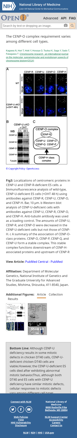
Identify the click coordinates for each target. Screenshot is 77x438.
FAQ (72, 18)
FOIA (21, 419)
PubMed (57, 262)
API (63, 18)
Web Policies (21, 417)
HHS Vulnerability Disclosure (21, 424)
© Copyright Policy (15, 168)
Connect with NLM (21, 401)
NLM (25, 432)
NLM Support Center (56, 417)
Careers (56, 422)
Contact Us (56, 425)
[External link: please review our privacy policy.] (13, 409)
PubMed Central (36, 262)
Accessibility (56, 419)
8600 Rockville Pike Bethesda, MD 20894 (56, 409)
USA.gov (49, 432)
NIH (33, 432)
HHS (40, 432)
